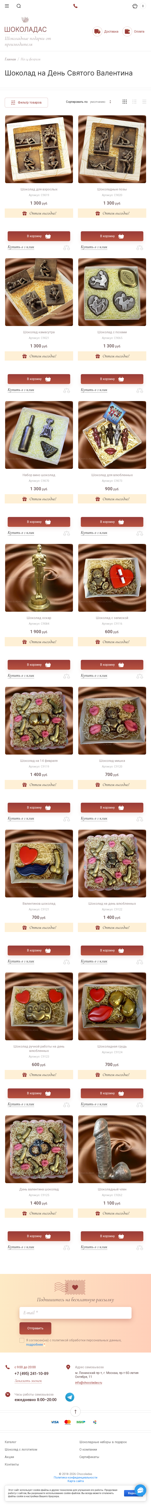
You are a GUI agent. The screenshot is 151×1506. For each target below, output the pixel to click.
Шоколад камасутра (39, 332)
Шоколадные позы (112, 189)
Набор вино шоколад (39, 475)
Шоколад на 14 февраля (39, 761)
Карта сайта (75, 1481)
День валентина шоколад (39, 1189)
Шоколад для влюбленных (112, 475)
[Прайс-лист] (144, 102)
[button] (75, 1411)
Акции (9, 1457)
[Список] (134, 102)
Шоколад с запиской (112, 618)
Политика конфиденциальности (75, 1477)
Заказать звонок (28, 1380)
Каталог (10, 1442)
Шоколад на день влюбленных (112, 903)
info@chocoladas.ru (88, 1383)
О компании (88, 1449)
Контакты (12, 1464)
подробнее (34, 1344)
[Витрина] (125, 102)
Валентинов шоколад (39, 903)
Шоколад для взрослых (39, 189)
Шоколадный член (112, 1189)
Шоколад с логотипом (21, 1449)
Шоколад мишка (112, 761)
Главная (10, 59)
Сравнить (66, 247)
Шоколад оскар (39, 618)
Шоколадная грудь (112, 1046)
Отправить (35, 1328)
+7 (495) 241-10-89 (31, 1373)
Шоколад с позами (112, 332)
